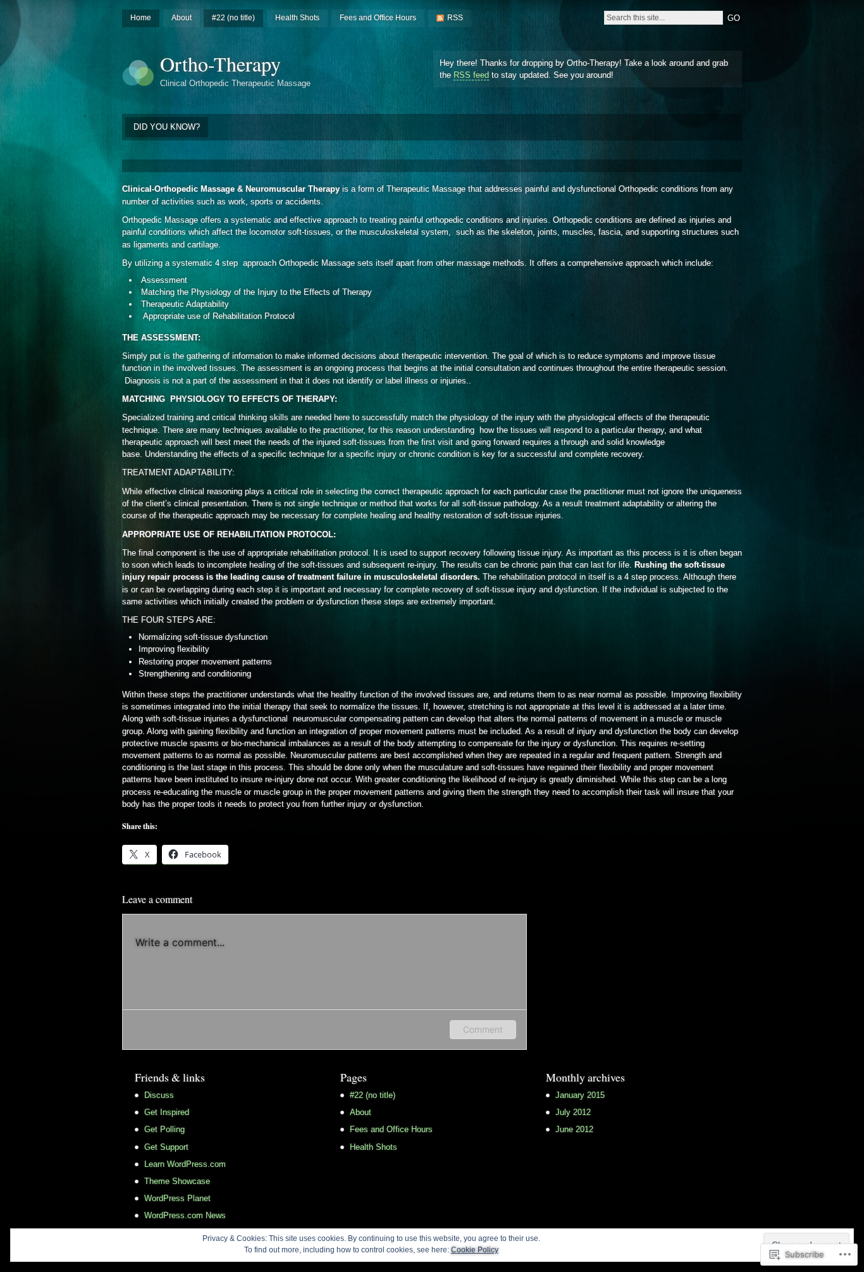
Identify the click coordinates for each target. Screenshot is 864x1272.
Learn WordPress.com (185, 1164)
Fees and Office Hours (378, 17)
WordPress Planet (177, 1198)
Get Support (166, 1147)
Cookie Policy (474, 1249)
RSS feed (471, 75)
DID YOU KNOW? (166, 127)
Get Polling (164, 1129)
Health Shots (297, 17)
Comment (483, 1029)
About (181, 17)
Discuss (159, 1095)
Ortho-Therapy (220, 63)
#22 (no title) (233, 17)
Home (140, 17)
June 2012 (574, 1129)
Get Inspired (166, 1112)
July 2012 (573, 1112)
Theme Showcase (177, 1181)
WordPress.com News (185, 1215)
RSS (455, 17)
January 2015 (580, 1095)
